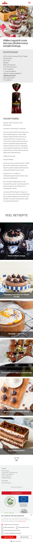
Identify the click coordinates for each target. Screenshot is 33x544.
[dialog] (16, 528)
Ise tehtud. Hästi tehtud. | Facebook (14, 128)
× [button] (31, 515)
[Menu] (29, 2)
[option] (16, 21)
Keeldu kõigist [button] (24, 537)
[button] (16, 541)
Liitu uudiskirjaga (16, 493)
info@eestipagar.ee (7, 477)
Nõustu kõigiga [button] (8, 537)
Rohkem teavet (22, 521)
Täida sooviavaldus (16, 487)
